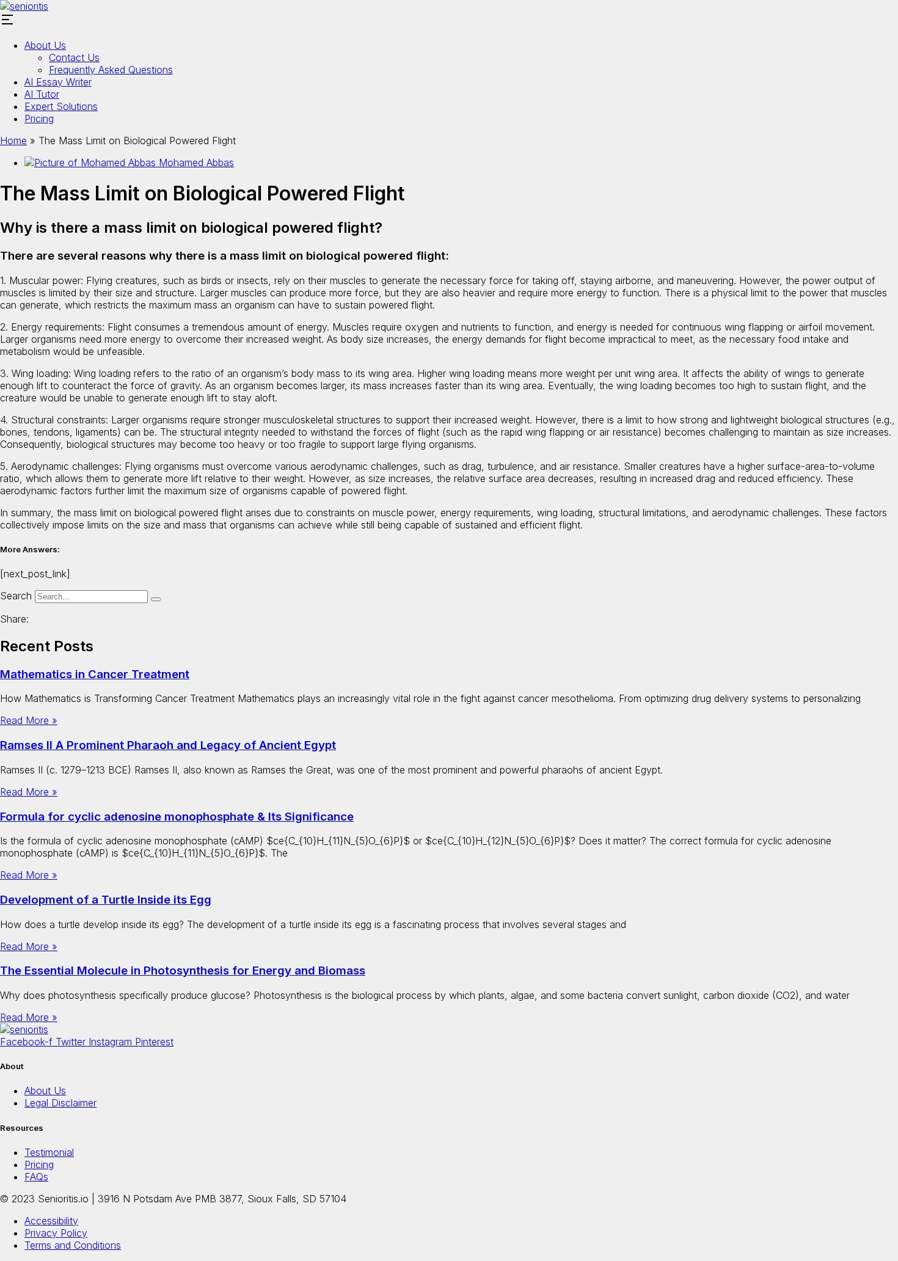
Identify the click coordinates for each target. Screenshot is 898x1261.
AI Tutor (41, 94)
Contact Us (74, 57)
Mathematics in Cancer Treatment (94, 674)
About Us (45, 45)
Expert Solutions (61, 106)
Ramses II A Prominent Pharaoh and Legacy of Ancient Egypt (168, 745)
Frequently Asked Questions (111, 70)
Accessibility (51, 1221)
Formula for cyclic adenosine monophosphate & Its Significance (177, 817)
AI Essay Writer (58, 82)
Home (13, 140)
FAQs (36, 1177)
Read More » (28, 720)
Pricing (39, 118)
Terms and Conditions (72, 1245)
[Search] (156, 599)
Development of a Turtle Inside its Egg (105, 900)
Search (16, 596)
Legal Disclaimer (60, 1103)
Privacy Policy (55, 1233)
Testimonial (49, 1152)
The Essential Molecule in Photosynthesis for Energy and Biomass (182, 970)
